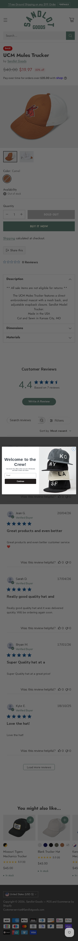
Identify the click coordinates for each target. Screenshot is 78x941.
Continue (20, 481)
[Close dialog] (73, 449)
